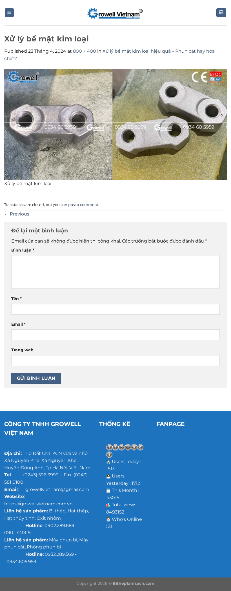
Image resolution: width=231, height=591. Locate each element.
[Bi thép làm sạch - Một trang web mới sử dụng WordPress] (115, 12)
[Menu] (9, 12)
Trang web (22, 349)
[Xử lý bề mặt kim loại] (115, 124)
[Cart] (221, 12)
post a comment (83, 205)
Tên (16, 298)
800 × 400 (84, 51)
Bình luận (22, 250)
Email (18, 324)
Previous (16, 214)
